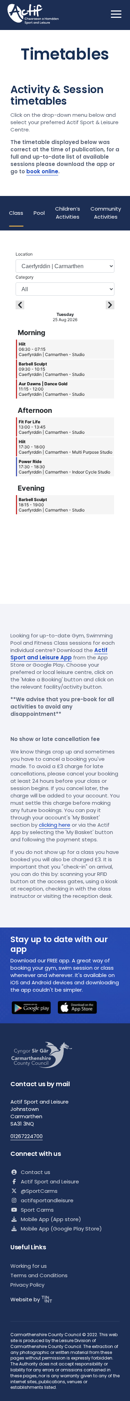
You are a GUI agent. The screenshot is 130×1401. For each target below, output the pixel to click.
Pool (39, 213)
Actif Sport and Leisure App (58, 653)
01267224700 (26, 1136)
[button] (31, 1008)
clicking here (54, 824)
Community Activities (105, 212)
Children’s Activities (67, 212)
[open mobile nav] (116, 14)
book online (42, 171)
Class (16, 213)
